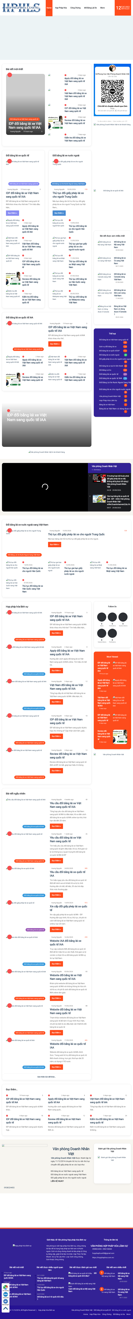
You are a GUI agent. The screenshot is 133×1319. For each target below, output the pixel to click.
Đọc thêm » (12, 213)
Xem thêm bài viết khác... (46, 1077)
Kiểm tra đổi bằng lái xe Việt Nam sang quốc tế (31, 300)
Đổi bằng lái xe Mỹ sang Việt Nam (120, 244)
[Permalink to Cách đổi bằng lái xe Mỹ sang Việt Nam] (82, 1286)
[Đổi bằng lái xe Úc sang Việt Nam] (105, 264)
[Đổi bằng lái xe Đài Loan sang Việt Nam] (105, 296)
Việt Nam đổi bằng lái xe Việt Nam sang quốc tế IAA (76, 96)
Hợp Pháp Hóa (61, 8)
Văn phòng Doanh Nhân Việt (110, 396)
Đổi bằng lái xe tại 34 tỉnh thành (111, 366)
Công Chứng (75, 8)
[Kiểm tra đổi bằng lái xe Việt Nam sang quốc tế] (49, 134)
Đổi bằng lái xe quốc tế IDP (109, 351)
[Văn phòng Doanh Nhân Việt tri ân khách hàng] (47, 453)
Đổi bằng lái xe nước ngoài (109, 355)
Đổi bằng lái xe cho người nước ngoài (114, 389)
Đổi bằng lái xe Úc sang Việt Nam (120, 260)
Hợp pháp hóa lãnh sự (46, 1310)
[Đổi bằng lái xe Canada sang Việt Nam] (105, 280)
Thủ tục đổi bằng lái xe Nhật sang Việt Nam (78, 264)
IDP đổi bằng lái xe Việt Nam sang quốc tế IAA (27, 417)
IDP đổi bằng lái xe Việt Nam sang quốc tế (31, 264)
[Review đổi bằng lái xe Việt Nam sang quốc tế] (55, 123)
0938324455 (9, 1187)
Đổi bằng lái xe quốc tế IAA (110, 378)
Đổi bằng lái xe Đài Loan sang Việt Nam (120, 293)
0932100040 (107, 1249)
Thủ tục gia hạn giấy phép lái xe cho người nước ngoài (78, 247)
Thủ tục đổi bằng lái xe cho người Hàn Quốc (78, 229)
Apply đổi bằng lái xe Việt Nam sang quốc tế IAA (75, 81)
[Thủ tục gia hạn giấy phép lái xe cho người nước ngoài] (60, 244)
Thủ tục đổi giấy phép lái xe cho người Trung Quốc (76, 534)
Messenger (5, 1304)
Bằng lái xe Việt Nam (107, 404)
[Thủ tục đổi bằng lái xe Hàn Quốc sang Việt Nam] (60, 279)
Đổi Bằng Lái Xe (90, 8)
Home (49, 8)
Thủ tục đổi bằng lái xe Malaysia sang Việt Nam (78, 300)
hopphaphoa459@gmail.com (103, 1253)
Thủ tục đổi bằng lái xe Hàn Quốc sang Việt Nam (78, 282)
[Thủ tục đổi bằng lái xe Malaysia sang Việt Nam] (60, 297)
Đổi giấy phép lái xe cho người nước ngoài (115, 359)
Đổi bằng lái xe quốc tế (108, 374)
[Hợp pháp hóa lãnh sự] (21, 8)
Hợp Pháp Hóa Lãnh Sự (108, 400)
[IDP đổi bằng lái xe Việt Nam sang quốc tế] (49, 105)
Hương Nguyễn (15, 131)
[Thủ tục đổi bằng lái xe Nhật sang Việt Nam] (60, 261)
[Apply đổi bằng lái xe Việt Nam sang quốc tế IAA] (49, 75)
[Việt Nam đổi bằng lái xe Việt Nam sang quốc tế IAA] (49, 90)
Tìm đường (5, 1290)
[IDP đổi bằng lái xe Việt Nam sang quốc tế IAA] (25, 104)
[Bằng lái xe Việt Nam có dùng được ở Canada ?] (105, 312)
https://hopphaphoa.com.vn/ (103, 1258)
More (102, 8)
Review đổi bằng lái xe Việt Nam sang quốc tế (31, 282)
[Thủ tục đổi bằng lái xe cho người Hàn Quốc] (60, 226)
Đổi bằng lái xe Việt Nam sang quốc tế (113, 340)
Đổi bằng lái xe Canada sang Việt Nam (120, 277)
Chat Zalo (6, 1297)
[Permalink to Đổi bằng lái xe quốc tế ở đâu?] (80, 1273)
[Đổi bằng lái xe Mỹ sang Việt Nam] (105, 248)
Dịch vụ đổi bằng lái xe (107, 346)
